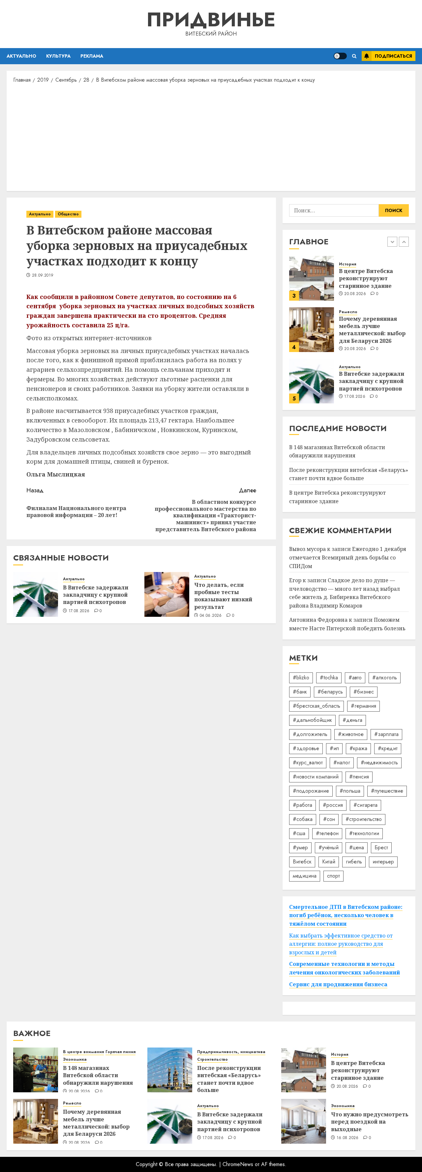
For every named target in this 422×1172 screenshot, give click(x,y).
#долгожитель (310, 734)
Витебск (302, 861)
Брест (381, 847)
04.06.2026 (211, 615)
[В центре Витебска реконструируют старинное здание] (311, 278)
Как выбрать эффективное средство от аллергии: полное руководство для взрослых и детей (341, 944)
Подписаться (393, 56)
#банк (300, 691)
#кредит (388, 748)
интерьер (383, 861)
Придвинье (211, 19)
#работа (302, 805)
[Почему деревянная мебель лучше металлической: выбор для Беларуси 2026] (311, 329)
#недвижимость (379, 762)
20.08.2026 (355, 294)
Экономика (75, 1059)
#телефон (327, 833)
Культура (58, 56)
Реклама (91, 56)
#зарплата (386, 734)
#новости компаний (316, 776)
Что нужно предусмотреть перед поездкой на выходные (369, 1122)
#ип (334, 748)
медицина (304, 876)
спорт (333, 876)
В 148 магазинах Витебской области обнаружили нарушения (98, 1075)
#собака (303, 819)
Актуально (21, 56)
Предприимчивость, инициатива (231, 1052)
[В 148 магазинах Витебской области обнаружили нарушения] (35, 1070)
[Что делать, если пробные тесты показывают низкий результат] (166, 594)
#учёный (328, 847)
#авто (355, 677)
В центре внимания (83, 1052)
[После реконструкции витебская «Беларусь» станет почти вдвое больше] (169, 1070)
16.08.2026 (348, 1138)
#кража (358, 748)
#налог (341, 762)
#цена (356, 847)
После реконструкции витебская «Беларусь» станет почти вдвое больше (348, 474)
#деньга (352, 720)
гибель (354, 861)
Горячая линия (121, 1052)
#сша (299, 833)
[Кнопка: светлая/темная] (340, 56)
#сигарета (365, 805)
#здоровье (306, 748)
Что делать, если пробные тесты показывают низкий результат (223, 596)
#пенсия (359, 776)
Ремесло (348, 312)
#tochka (329, 677)
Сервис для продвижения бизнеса (338, 984)
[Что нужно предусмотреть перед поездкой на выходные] (303, 1121)
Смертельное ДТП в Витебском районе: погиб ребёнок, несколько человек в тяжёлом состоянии (346, 915)
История (347, 264)
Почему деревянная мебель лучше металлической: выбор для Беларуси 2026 (372, 329)
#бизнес (363, 691)
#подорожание (311, 791)
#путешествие (387, 791)
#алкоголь (384, 677)
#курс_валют (308, 762)
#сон (329, 819)
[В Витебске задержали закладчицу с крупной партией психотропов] (35, 594)
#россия (333, 805)
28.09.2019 (43, 275)
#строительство (364, 819)
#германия (363, 706)
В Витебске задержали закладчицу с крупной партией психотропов (95, 595)
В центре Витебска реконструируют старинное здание (366, 278)
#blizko (301, 677)
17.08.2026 (79, 611)
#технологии (364, 833)
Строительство (212, 1059)
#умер (300, 847)
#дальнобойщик (312, 720)
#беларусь (330, 691)
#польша (350, 791)
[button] (354, 56)
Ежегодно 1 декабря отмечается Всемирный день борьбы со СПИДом (347, 557)
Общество (68, 214)
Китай (328, 861)
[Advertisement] (211, 137)
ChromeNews (238, 1164)
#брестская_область (316, 706)
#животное (351, 734)
